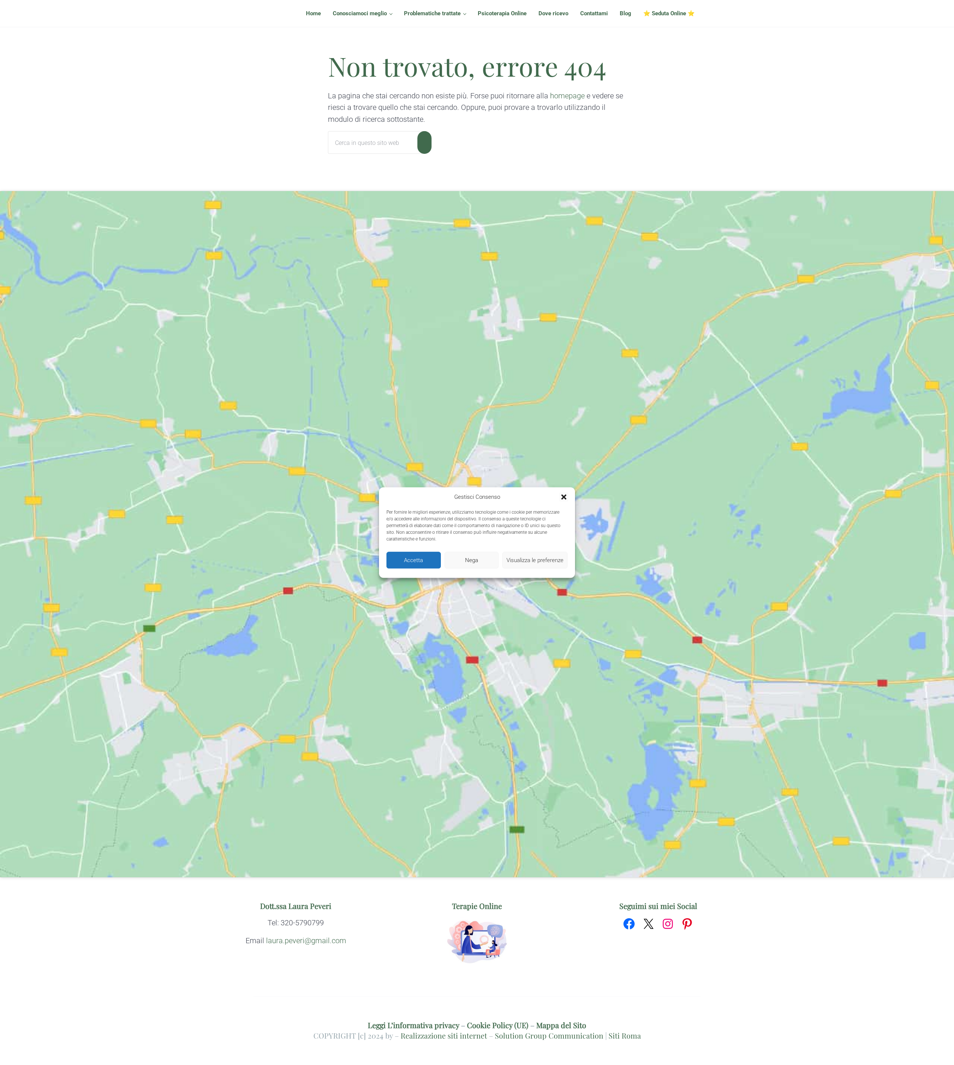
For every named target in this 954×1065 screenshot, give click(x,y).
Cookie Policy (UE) (497, 1025)
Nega (471, 560)
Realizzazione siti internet (444, 1035)
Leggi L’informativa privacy (413, 1025)
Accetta (413, 560)
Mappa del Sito (561, 1025)
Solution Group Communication (549, 1035)
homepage (567, 96)
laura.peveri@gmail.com (306, 940)
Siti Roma (625, 1035)
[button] (564, 497)
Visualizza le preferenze (534, 560)
